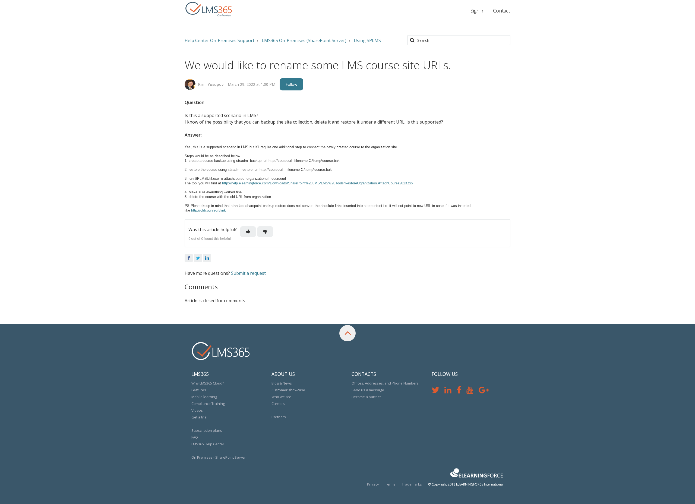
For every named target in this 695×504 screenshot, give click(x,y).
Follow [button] (291, 84)
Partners (278, 416)
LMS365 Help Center (207, 444)
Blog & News (281, 383)
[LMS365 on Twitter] (438, 391)
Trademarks (412, 484)
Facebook (189, 258)
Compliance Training (208, 403)
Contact (501, 10)
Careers (278, 403)
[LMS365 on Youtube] (472, 391)
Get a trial (199, 417)
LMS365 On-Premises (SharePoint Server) (304, 40)
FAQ (194, 437)
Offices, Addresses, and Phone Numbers (385, 383)
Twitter (198, 258)
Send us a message (368, 390)
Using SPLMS (367, 40)
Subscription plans (206, 430)
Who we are (281, 396)
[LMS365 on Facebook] (461, 391)
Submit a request (248, 273)
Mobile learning (204, 396)
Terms (390, 484)
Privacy (373, 484)
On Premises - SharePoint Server (218, 457)
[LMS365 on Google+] (486, 391)
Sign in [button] (477, 10)
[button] (248, 231)
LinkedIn (207, 258)
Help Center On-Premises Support (219, 40)
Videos (197, 410)
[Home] (209, 9)
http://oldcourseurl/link (208, 210)
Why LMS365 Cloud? (207, 383)
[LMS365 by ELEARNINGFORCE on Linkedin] (450, 391)
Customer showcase (288, 390)
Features (198, 390)
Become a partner (366, 396)
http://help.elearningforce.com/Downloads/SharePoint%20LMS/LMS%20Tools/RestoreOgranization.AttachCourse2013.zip (317, 183)
